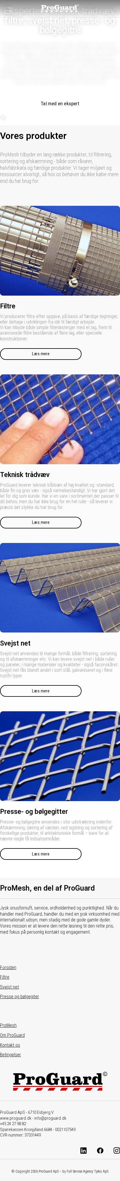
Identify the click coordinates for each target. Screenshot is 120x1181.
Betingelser (10, 1054)
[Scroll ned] (3, 118)
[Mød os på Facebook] (100, 1151)
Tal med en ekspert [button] (60, 103)
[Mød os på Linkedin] (83, 1151)
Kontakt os (10, 1045)
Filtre (4, 977)
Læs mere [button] (41, 353)
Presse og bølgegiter (19, 996)
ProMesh (8, 1025)
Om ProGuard (12, 1035)
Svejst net (9, 987)
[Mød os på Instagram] (117, 1151)
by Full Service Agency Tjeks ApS (85, 1171)
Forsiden (8, 967)
